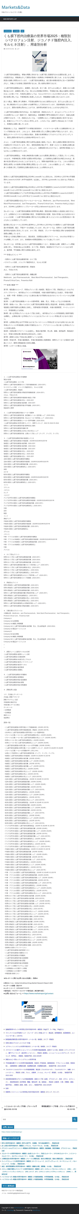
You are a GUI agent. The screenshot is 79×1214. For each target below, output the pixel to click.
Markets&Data (16, 7)
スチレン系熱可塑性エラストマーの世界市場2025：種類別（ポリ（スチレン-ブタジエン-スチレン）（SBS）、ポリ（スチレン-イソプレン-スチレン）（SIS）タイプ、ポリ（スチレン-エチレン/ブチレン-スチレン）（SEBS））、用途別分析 (39, 1171)
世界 (22, 31)
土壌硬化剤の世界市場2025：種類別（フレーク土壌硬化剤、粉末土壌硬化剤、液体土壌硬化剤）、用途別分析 (37, 1159)
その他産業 (16, 31)
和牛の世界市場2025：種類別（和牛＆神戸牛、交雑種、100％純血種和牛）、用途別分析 (30, 1143)
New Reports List (10, 19)
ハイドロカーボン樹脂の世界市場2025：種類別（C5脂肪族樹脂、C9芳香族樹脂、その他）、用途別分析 (35, 1177)
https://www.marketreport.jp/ (12, 1132)
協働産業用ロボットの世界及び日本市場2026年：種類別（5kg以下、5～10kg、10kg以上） (35, 1029)
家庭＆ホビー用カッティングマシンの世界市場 (21, 1059)
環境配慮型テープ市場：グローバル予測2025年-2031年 (58, 1107)
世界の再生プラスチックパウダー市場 (18, 1043)
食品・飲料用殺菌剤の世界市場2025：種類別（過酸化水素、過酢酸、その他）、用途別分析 (31, 1166)
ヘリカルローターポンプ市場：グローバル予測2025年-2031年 (20, 1107)
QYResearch (8, 31)
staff (18, 49)
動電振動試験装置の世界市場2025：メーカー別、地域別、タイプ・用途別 (30, 1039)
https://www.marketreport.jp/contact (38, 993)
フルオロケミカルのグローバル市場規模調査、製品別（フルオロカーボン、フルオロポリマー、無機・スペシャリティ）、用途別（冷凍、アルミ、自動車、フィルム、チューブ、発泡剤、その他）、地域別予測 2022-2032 (40, 1072)
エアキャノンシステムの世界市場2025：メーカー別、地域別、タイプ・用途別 (31, 1046)
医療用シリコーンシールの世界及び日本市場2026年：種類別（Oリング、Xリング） (33, 1092)
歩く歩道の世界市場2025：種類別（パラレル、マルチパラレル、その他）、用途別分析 (30, 1146)
